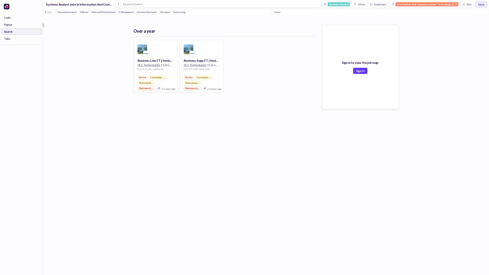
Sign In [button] (360, 71)
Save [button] (481, 4)
